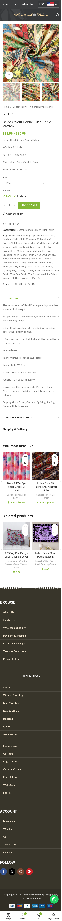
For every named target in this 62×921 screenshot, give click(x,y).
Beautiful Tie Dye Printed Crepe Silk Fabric (16, 486)
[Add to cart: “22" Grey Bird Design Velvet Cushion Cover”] (25, 533)
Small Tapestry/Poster (45, 564)
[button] (6, 53)
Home (6, 106)
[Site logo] (31, 14)
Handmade (32, 262)
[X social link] (16, 284)
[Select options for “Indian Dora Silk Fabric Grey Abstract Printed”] (55, 463)
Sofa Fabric (48, 270)
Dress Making (17, 250)
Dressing (47, 250)
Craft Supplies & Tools (24, 246)
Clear (7, 190)
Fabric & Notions (36, 254)
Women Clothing (12, 278)
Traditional (34, 274)
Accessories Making (20, 235)
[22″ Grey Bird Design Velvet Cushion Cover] (16, 536)
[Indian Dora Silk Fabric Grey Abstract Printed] (45, 466)
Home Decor (45, 262)
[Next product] (13, 114)
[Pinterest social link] (20, 284)
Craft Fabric (30, 243)
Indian (6, 266)
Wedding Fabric (49, 274)
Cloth (15, 239)
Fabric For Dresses (41, 258)
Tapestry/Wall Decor (45, 561)
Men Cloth (33, 266)
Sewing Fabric (33, 270)
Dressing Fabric (11, 254)
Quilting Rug (9, 270)
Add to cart (29, 205)
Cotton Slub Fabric (13, 243)
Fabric (23, 254)
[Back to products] (9, 114)
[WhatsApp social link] (29, 284)
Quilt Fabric (46, 266)
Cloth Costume (27, 239)
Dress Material (33, 250)
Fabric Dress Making (19, 258)
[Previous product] (5, 114)
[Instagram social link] (20, 871)
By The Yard (47, 235)
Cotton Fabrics (21, 106)
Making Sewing (18, 266)
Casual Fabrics (14, 494)
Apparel (36, 235)
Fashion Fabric (10, 262)
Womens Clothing (31, 278)
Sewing (21, 270)
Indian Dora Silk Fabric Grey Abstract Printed (45, 486)
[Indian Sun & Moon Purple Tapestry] (45, 536)
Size (5, 176)
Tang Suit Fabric (18, 274)
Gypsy (22, 262)
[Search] (57, 14)
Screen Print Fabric (42, 106)
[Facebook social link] (12, 284)
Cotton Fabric (44, 239)
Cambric (7, 239)
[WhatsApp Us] (54, 899)
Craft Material (44, 243)
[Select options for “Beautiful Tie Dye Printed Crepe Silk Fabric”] (25, 463)
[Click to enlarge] (9, 75)
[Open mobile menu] (4, 14)
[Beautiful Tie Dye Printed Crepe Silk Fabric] (16, 466)
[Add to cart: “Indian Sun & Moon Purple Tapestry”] (55, 533)
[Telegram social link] (33, 284)
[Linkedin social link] (25, 284)
